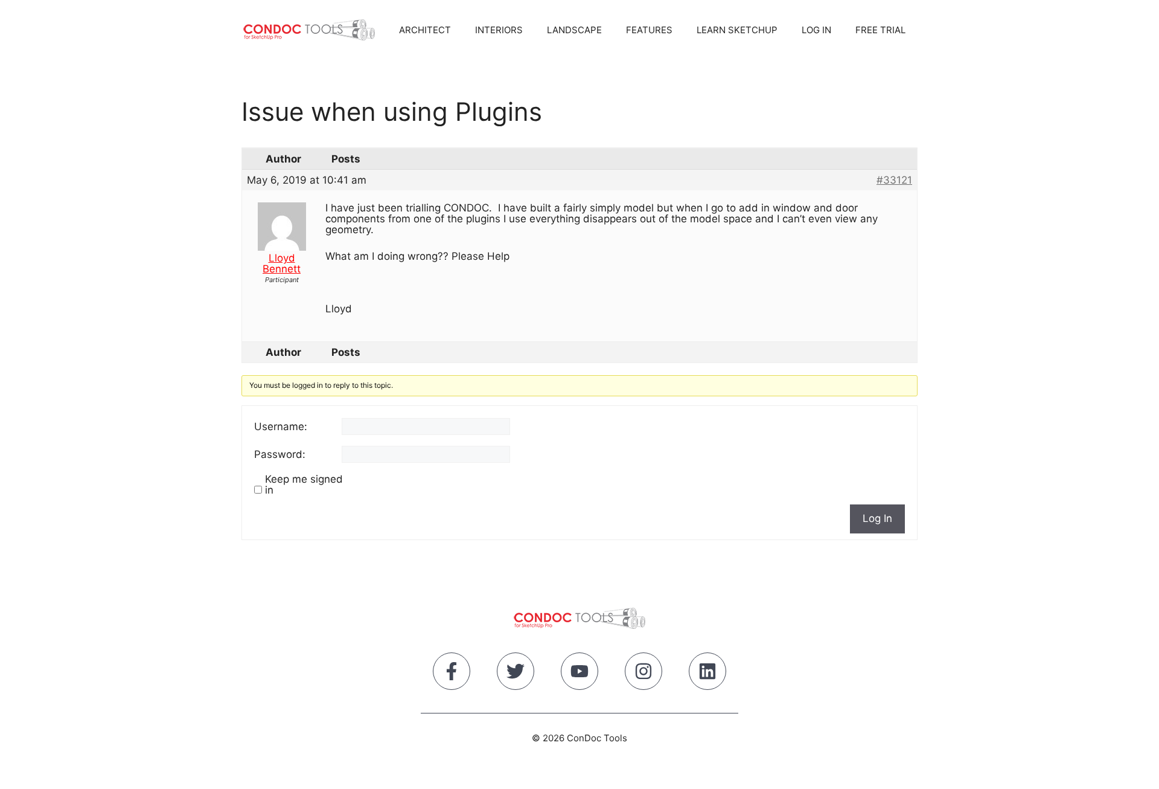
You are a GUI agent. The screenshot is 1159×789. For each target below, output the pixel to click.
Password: (279, 454)
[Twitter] (515, 673)
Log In (877, 518)
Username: (280, 426)
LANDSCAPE (574, 30)
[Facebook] (451, 673)
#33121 (894, 180)
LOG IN (816, 30)
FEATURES (649, 30)
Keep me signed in (304, 484)
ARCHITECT (425, 30)
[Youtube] (579, 673)
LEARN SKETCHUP (737, 30)
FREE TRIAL (880, 30)
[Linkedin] (707, 673)
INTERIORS (499, 30)
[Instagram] (643, 673)
